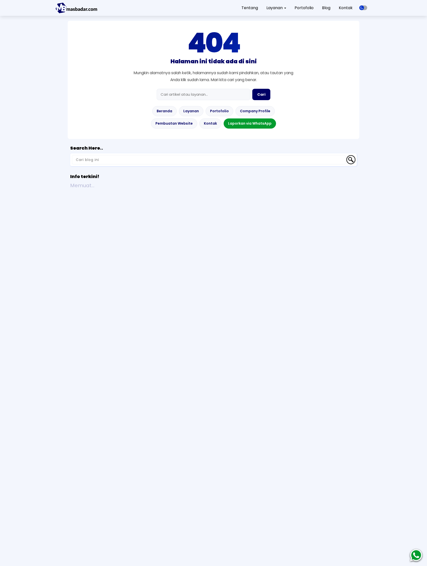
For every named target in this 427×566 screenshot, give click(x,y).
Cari (261, 94)
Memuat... (82, 185)
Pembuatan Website (174, 123)
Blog (326, 8)
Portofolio (304, 8)
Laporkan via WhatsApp (250, 123)
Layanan (191, 111)
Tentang (249, 8)
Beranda (164, 111)
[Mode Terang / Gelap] (363, 7)
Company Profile (255, 111)
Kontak (346, 8)
